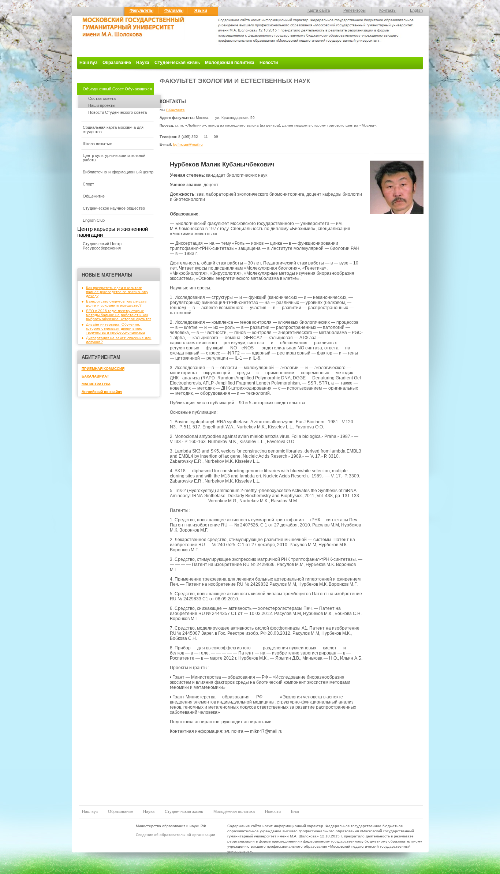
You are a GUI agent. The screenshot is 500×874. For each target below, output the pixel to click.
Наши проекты (101, 105)
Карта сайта (318, 10)
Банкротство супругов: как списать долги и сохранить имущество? (116, 303)
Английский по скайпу (102, 392)
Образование (116, 62)
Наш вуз (88, 62)
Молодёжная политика (234, 811)
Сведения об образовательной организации (175, 835)
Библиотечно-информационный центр (118, 172)
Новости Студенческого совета (117, 112)
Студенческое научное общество (114, 208)
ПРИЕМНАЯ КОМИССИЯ (103, 369)
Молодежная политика (229, 62)
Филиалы (173, 10)
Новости (269, 62)
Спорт (88, 184)
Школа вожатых (97, 144)
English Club (94, 220)
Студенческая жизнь (177, 62)
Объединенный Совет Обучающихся (117, 89)
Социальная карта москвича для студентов (113, 129)
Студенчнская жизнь (184, 811)
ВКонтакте (175, 110)
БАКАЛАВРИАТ (95, 376)
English (416, 10)
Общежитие (94, 196)
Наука (142, 62)
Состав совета (102, 98)
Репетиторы (354, 10)
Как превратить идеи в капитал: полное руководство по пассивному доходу (117, 292)
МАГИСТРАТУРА (96, 384)
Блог (295, 811)
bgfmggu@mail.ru (188, 144)
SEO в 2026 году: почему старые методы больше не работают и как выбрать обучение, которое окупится (118, 315)
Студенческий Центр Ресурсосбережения (102, 245)
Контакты (387, 10)
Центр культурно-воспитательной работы (114, 157)
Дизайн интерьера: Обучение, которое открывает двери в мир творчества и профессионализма (115, 328)
